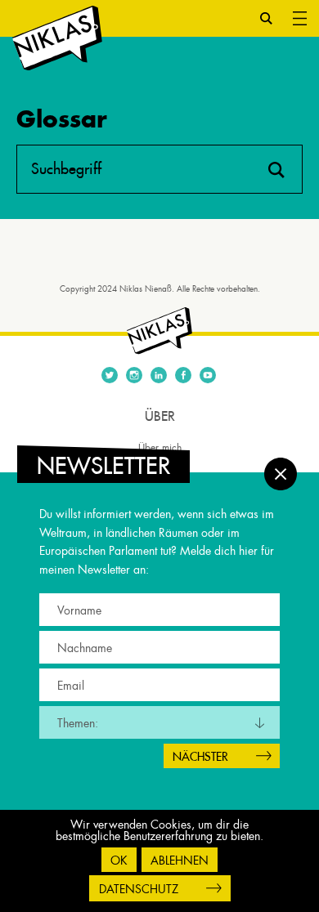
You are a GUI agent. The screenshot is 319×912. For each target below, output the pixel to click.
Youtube (208, 375)
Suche (266, 18)
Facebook (183, 375)
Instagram (134, 375)
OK (119, 860)
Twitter (109, 375)
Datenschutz (138, 889)
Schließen (280, 474)
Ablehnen (180, 860)
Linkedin (159, 375)
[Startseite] (57, 38)
